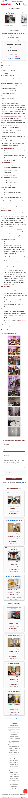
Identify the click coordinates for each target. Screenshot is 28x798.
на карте (15, 329)
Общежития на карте (14, 730)
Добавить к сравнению (14, 37)
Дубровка (10, 109)
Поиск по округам (14, 734)
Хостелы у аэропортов (14, 770)
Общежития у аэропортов (14, 744)
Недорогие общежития (14, 741)
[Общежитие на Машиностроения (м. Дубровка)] (14, 340)
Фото (11, 515)
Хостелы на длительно (14, 780)
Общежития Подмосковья (14, 729)
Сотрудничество (14, 784)
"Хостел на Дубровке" (14, 691)
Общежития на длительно (14, 727)
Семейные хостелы (14, 764)
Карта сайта (14, 786)
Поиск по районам (14, 736)
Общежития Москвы (14, 30)
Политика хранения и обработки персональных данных (14, 794)
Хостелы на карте (14, 778)
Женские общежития (14, 752)
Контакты (14, 788)
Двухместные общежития (14, 748)
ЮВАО (6, 73)
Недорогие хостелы (14, 760)
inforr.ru (8, 797)
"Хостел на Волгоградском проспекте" (14, 607)
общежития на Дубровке (11, 145)
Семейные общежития (14, 750)
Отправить (14, 478)
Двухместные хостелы (14, 762)
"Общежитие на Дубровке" (14, 492)
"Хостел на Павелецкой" (14, 663)
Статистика (23, 797)
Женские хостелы (14, 766)
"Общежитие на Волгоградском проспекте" (14, 548)
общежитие (12, 324)
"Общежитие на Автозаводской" (14, 520)
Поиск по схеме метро (14, 732)
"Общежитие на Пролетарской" (14, 576)
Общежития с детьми (14, 754)
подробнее (15, 515)
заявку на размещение (14, 58)
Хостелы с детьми (14, 768)
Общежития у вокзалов (14, 746)
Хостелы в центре (14, 774)
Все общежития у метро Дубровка (14, 718)
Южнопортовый (9, 75)
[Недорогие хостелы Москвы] (14, 1)
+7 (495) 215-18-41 (14, 50)
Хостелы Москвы (14, 758)
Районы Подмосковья (14, 742)
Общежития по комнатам (14, 738)
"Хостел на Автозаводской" (14, 635)
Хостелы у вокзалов (14, 772)
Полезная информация (14, 782)
